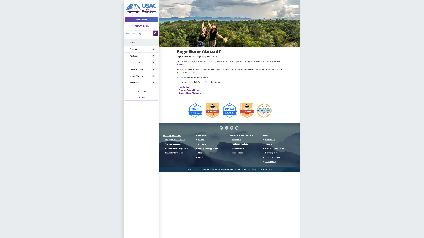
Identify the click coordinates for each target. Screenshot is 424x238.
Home (132, 42)
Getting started (172, 135)
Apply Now (141, 20)
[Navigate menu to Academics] (153, 56)
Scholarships (237, 153)
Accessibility (270, 161)
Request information (174, 153)
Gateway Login (141, 26)
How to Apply (185, 87)
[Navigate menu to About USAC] (153, 83)
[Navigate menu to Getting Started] (153, 62)
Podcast (201, 157)
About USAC (135, 83)
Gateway (269, 144)
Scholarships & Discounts (190, 93)
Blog (200, 153)
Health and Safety (137, 69)
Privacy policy (271, 153)
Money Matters (136, 76)
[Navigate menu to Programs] (153, 49)
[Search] (155, 33)
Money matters (239, 148)
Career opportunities (274, 148)
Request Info (141, 91)
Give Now (141, 98)
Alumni (201, 139)
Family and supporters (208, 148)
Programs (134, 49)
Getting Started (136, 62)
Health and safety (240, 144)
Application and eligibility (176, 148)
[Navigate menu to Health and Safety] (153, 69)
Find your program (173, 144)
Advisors (202, 144)
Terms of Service (272, 157)
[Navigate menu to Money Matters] (153, 76)
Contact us (270, 139)
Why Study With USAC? (175, 139)
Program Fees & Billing (189, 90)
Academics (134, 56)
